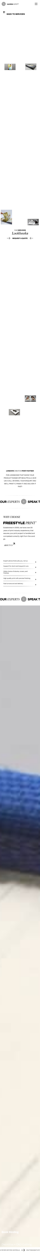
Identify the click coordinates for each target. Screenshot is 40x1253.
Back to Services (16, 14)
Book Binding (10, 1232)
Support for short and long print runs (15, 566)
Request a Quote (20, 238)
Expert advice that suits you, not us (15, 561)
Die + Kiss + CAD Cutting (17, 1244)
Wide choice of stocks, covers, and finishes (15, 572)
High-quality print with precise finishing (16, 578)
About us (8, 545)
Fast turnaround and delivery (13, 583)
